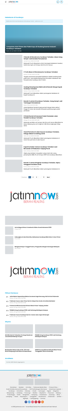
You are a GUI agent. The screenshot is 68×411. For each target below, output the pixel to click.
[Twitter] (29, 402)
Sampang (34, 395)
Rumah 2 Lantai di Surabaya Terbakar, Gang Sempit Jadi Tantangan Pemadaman (43, 102)
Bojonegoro (23, 396)
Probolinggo (11, 395)
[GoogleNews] (39, 402)
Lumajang (9, 396)
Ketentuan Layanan (55, 389)
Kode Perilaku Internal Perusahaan (16, 389)
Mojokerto (42, 393)
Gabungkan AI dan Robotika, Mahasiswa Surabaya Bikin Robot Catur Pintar (37, 237)
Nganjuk (25, 398)
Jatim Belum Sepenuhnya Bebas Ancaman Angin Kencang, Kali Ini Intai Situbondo (34, 296)
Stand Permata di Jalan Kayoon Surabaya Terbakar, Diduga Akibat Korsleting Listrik (41, 133)
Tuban (16, 396)
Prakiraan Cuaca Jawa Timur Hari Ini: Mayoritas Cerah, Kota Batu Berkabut (32, 301)
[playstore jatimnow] (26, 382)
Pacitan (42, 398)
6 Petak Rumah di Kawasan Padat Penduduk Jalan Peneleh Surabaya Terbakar (41, 117)
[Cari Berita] (61, 1)
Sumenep (52, 395)
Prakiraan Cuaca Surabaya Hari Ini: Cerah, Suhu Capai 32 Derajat (29, 315)
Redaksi (21, 387)
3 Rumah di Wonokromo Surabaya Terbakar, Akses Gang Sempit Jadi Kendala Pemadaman (43, 58)
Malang (58, 393)
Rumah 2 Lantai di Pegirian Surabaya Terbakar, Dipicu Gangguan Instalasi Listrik (42, 163)
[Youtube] (36, 402)
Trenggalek (33, 396)
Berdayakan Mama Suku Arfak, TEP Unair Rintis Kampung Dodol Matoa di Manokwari (18, 350)
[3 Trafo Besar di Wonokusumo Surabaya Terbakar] (13, 76)
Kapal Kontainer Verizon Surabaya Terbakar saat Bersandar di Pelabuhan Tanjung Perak (40, 148)
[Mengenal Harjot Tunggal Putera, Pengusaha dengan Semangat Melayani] (9, 250)
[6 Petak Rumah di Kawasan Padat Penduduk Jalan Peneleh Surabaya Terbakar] (13, 121)
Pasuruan (51, 393)
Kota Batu (20, 391)
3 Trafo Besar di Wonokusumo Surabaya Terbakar (41, 72)
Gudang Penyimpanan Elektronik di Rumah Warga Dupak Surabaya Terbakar (43, 88)
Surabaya (12, 391)
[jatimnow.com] (13, 2)
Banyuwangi (10, 393)
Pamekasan (43, 395)
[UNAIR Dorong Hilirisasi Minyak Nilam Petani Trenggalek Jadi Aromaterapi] (49, 343)
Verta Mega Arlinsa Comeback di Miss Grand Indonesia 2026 (33, 227)
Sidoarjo (27, 391)
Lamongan (41, 391)
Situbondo (51, 396)
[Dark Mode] (57, 1)
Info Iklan (28, 387)
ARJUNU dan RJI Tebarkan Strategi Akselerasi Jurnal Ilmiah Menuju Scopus (19, 335)
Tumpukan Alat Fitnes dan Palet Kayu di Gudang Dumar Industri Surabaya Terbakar (31, 48)
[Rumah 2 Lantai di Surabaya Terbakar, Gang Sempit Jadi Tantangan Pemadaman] (13, 106)
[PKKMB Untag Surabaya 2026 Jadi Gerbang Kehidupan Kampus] (49, 328)
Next (48, 177)
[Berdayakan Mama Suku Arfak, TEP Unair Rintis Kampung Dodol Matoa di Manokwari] (19, 343)
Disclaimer (13, 387)
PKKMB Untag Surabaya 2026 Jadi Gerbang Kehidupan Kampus (29, 310)
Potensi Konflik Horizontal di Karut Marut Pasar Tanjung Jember (29, 305)
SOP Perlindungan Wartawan (38, 389)
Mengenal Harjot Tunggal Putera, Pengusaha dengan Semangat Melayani (37, 246)
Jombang (19, 393)
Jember (59, 396)
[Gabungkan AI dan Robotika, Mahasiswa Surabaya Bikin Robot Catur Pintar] (9, 240)
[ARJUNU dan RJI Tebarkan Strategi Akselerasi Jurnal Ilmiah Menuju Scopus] (19, 328)
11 (43, 177)
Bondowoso (42, 396)
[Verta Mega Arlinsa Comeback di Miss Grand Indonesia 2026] (9, 230)
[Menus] (6, 1)
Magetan (56, 391)
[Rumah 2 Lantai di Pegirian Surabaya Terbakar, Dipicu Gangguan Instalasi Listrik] (13, 166)
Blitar (58, 395)
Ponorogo (27, 393)
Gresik (34, 391)
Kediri (19, 395)
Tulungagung (34, 398)
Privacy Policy (53, 387)
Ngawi (49, 391)
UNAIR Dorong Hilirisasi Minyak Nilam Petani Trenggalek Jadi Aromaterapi (48, 350)
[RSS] (42, 402)
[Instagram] (32, 402)
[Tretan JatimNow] (34, 220)
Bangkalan (26, 395)
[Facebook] (26, 402)
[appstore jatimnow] (42, 382)
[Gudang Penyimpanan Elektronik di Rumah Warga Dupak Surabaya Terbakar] (13, 91)
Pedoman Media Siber (40, 387)
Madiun (35, 393)
